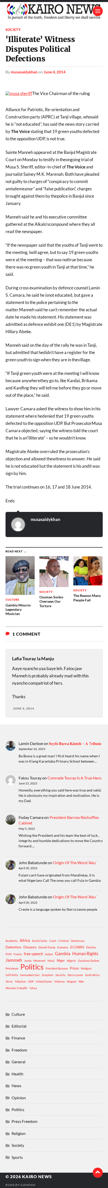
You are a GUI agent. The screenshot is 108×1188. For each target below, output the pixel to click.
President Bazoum (57, 968)
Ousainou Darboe (88, 960)
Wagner (72, 981)
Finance (18, 1037)
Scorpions (47, 975)
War (81, 981)
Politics (32, 967)
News (16, 1085)
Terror (9, 981)
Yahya (33, 988)
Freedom (19, 1049)
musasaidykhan (24, 72)
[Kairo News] (54, 11)
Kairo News (37, 1176)
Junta (27, 960)
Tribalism (20, 981)
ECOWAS (77, 947)
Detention (13, 947)
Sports (17, 1157)
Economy (62, 947)
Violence (59, 981)
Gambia (62, 953)
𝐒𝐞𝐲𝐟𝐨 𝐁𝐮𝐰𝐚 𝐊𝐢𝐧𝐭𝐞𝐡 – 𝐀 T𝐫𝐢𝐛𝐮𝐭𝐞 (75, 743)
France (18, 954)
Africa (25, 940)
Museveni (39, 960)
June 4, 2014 (55, 72)
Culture (18, 1014)
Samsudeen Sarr (30, 975)
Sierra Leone (75, 975)
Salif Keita (12, 975)
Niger (61, 960)
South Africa (92, 975)
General (18, 1061)
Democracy (78, 940)
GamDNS (28, 1185)
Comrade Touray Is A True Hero (74, 777)
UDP (31, 981)
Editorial (19, 1026)
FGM (9, 954)
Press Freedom (24, 1121)
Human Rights (85, 953)
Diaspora (29, 947)
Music (51, 960)
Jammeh (14, 960)
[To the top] (98, 1173)
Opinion (19, 1097)
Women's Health (16, 988)
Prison (74, 968)
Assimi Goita (39, 940)
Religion (86, 968)
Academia (12, 940)
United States (44, 981)
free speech (33, 953)
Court (52, 940)
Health (17, 1073)
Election (91, 947)
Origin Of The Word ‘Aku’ (74, 862)
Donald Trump (46, 947)
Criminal (63, 940)
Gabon (49, 954)
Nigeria (71, 960)
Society (13, 30)
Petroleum (12, 968)
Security (61, 975)
